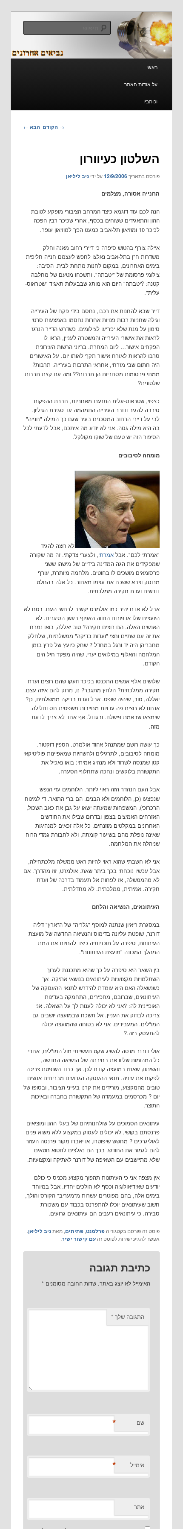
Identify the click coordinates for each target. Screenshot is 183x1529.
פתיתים (74, 1231)
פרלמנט (95, 1231)
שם (129, 1422)
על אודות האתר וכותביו (140, 92)
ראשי (151, 66)
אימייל (129, 1465)
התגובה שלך (127, 1316)
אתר (139, 1507)
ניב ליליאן (77, 176)
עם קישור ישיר (79, 1238)
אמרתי (106, 555)
